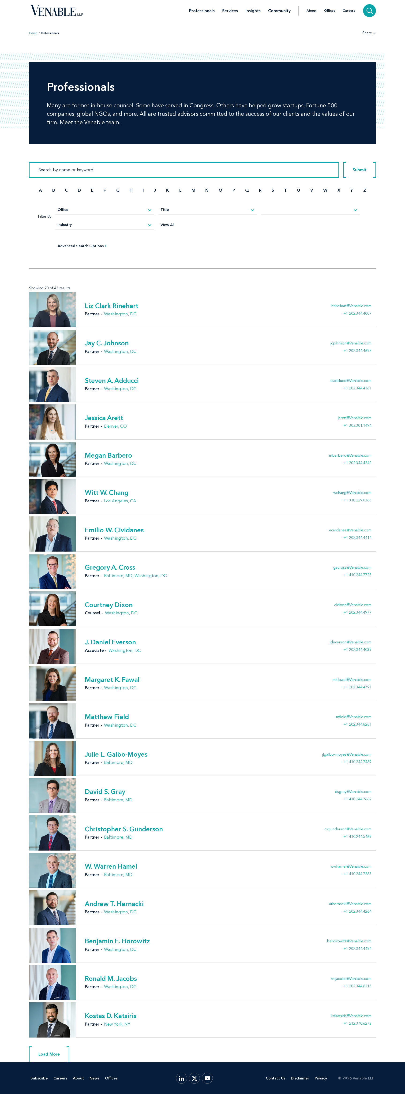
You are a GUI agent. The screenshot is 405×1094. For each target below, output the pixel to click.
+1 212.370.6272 (357, 1023)
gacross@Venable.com (352, 567)
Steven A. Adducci (112, 381)
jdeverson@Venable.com (350, 642)
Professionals (202, 11)
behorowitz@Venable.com (349, 941)
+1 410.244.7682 (357, 799)
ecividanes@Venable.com (350, 530)
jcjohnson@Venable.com (350, 343)
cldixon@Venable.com (352, 605)
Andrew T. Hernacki (114, 904)
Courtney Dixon (109, 605)
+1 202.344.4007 (357, 313)
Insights (253, 11)
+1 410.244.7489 (357, 762)
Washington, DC (120, 314)
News (94, 1078)
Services (230, 11)
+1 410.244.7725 (357, 575)
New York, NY (117, 1024)
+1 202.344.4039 (357, 649)
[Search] (369, 10)
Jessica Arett (104, 418)
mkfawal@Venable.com (351, 680)
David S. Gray (105, 791)
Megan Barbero (108, 455)
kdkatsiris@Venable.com (351, 1016)
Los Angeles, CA (120, 501)
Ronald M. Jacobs (111, 978)
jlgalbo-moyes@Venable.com (346, 754)
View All (168, 225)
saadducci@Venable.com (350, 381)
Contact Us (275, 1078)
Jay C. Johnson (107, 343)
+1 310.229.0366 (357, 500)
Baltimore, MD (118, 575)
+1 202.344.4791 (357, 687)
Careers (349, 10)
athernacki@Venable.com (350, 904)
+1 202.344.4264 (357, 911)
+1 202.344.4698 (357, 350)
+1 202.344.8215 (357, 986)
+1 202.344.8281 (357, 724)
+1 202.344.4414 (357, 537)
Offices (329, 10)
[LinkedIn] (181, 1078)
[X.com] (194, 1078)
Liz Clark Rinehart (111, 306)
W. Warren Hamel (111, 866)
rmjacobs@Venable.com (351, 979)
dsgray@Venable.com (353, 792)
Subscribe (39, 1078)
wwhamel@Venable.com (350, 866)
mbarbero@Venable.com (350, 455)
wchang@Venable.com (352, 493)
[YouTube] (207, 1078)
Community (279, 11)
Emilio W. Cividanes (114, 530)
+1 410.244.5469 (357, 836)
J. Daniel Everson (110, 642)
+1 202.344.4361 (357, 388)
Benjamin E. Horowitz (117, 941)
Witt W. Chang (106, 493)
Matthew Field (107, 717)
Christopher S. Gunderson (124, 829)
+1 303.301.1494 (357, 425)
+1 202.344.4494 (357, 948)
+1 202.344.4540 (357, 463)
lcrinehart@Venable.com (351, 306)
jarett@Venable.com (354, 418)
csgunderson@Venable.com (347, 829)
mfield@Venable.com (353, 717)
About (312, 10)
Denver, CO (115, 426)
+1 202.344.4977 (357, 612)
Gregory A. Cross (110, 567)
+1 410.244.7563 (357, 874)
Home (33, 33)
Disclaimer (300, 1078)
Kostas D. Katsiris (110, 1016)
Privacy (321, 1078)
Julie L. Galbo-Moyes (116, 754)
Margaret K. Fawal (112, 679)
